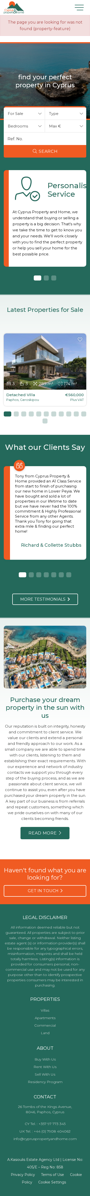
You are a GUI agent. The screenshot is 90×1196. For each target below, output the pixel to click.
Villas (45, 1010)
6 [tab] (46, 413)
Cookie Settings (52, 1182)
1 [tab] (36, 277)
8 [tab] (61, 413)
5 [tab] (38, 413)
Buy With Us (45, 1059)
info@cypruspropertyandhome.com (45, 1139)
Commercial (45, 1025)
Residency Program (45, 1082)
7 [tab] (53, 413)
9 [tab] (68, 413)
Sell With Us (45, 1074)
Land (45, 1033)
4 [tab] (31, 413)
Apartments (45, 1018)
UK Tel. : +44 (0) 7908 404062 (45, 1131)
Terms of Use (52, 1174)
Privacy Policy (23, 1174)
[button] (24, 113)
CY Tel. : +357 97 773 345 (45, 1123)
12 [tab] (45, 421)
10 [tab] (76, 413)
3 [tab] (53, 277)
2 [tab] (46, 277)
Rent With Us (45, 1067)
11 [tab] (83, 413)
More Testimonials (44, 599)
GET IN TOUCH (44, 890)
